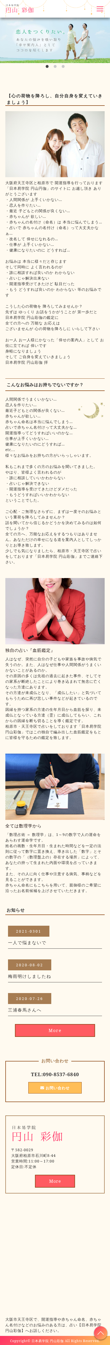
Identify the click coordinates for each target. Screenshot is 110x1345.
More (55, 1030)
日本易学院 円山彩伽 (48, 1341)
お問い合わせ (57, 1087)
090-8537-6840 (61, 1074)
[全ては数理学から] (55, 817)
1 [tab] (47, 68)
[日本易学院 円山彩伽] (37, 1140)
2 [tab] (55, 68)
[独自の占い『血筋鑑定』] (55, 641)
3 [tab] (63, 68)
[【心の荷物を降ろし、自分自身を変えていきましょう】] (55, 174)
